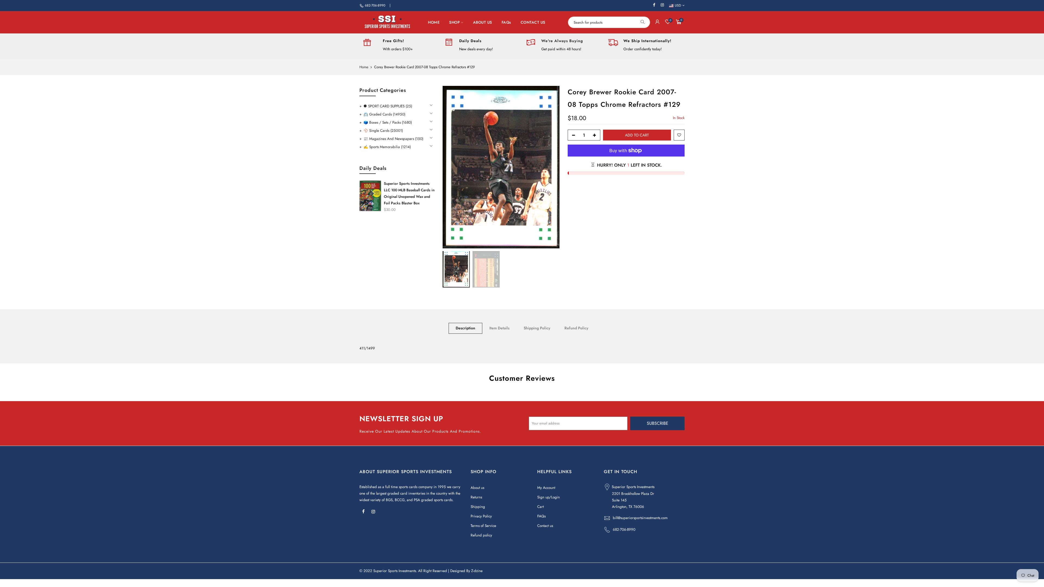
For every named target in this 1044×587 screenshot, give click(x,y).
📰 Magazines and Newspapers (393, 138)
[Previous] (452, 167)
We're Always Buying (562, 40)
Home (363, 67)
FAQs (506, 22)
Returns (476, 497)
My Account (546, 487)
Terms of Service (483, 525)
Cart (540, 506)
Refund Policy (576, 328)
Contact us (545, 525)
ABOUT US (482, 22)
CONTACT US (533, 22)
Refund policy (481, 535)
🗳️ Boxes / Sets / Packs (387, 122)
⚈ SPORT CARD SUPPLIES (387, 106)
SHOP (454, 22)
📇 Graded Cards (384, 114)
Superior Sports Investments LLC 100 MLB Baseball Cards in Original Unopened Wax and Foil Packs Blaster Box (409, 193)
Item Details (499, 328)
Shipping (478, 506)
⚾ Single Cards (383, 130)
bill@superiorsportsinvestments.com (640, 517)
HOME (434, 22)
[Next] (550, 167)
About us (477, 487)
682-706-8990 (375, 5)
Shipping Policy (537, 328)
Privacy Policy (481, 516)
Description (465, 328)
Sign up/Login (548, 497)
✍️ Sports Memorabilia (387, 146)
